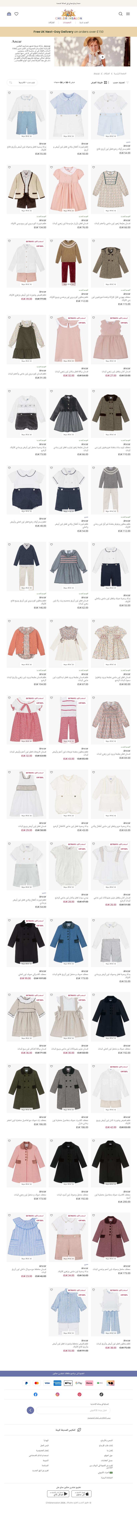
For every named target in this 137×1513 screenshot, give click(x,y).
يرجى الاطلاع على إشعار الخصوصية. (99, 1418)
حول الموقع (108, 1455)
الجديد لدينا (84, 22)
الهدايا (46, 1440)
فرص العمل (44, 1445)
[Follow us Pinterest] (79, 1395)
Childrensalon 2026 (55, 1502)
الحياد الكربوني (105, 1472)
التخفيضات (67, 22)
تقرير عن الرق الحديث (40, 1470)
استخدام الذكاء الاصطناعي (38, 1455)
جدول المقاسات (107, 1460)
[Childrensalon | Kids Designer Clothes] (68, 13)
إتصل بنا (110, 1450)
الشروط (45, 1460)
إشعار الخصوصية (42, 1450)
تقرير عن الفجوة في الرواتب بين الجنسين (101, 1466)
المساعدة (45, 1465)
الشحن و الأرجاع (107, 1440)
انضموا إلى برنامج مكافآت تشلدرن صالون (68, 1373)
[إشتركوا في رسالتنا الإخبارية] (30, 1410)
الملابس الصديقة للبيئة (65, 1430)
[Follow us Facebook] (35, 1395)
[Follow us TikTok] (101, 1395)
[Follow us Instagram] (57, 1395)
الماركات (51, 22)
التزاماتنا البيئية (107, 1477)
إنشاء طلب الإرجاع (106, 1445)
